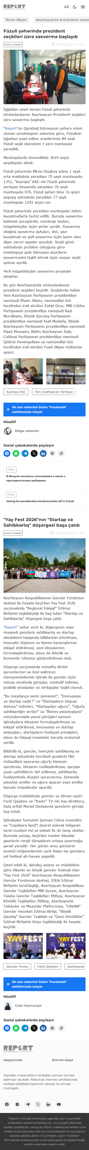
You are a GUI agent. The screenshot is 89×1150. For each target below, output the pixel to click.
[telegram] (25, 453)
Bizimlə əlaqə (62, 1060)
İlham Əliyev (16, 20)
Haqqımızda (12, 1060)
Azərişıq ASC (16, 392)
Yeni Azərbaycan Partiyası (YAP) (59, 392)
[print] (52, 453)
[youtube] (58, 1104)
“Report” (10, 128)
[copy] (61, 453)
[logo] (14, 7)
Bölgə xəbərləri (27, 431)
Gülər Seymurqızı (28, 1005)
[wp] (16, 453)
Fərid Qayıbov (47, 966)
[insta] (17, 1104)
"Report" (10, 627)
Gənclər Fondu (17, 966)
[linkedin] (43, 453)
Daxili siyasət (13, 44)
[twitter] (34, 453)
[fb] (6, 453)
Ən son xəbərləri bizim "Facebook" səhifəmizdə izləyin (39, 409)
